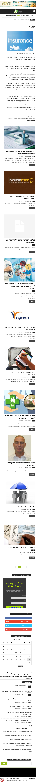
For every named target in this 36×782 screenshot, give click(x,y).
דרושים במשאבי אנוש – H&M (17, 739)
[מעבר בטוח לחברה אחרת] (19, 492)
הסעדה (8, 15)
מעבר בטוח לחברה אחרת (26, 506)
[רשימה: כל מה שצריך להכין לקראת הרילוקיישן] (19, 358)
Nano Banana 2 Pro (27, 731)
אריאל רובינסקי (28, 467)
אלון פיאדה (29, 552)
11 (20, 653)
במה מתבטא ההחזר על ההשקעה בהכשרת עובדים (15, 735)
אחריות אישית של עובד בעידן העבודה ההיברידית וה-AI (18, 720)
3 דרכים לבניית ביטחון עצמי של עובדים (10, 731)
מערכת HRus (28, 201)
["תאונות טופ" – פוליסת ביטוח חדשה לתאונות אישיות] (19, 182)
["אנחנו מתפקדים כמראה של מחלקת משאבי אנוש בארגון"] (19, 448)
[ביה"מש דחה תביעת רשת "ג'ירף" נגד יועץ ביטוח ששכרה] (19, 226)
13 (11, 653)
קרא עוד (32, 165)
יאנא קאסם (29, 739)
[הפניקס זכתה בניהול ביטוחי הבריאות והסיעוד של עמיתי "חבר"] (19, 316)
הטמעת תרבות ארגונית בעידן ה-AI (23, 685)
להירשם (8, 629)
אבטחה (27, 15)
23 (29, 659)
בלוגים (29, 687)
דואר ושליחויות (13, 15)
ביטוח (18, 15)
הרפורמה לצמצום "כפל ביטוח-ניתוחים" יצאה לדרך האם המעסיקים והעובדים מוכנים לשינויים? (20, 286)
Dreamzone (25, 778)
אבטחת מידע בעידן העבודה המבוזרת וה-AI (21, 706)
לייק (7, 618)
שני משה (29, 377)
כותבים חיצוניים (28, 156)
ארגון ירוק (23, 15)
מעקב (7, 621)
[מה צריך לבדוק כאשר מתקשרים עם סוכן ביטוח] (19, 535)
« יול (20, 666)
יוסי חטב (29, 245)
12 (16, 653)
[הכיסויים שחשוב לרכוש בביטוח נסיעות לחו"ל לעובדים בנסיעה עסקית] (19, 402)
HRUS (11, 778)
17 (24, 656)
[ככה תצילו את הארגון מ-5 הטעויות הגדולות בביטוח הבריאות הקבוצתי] (19, 137)
